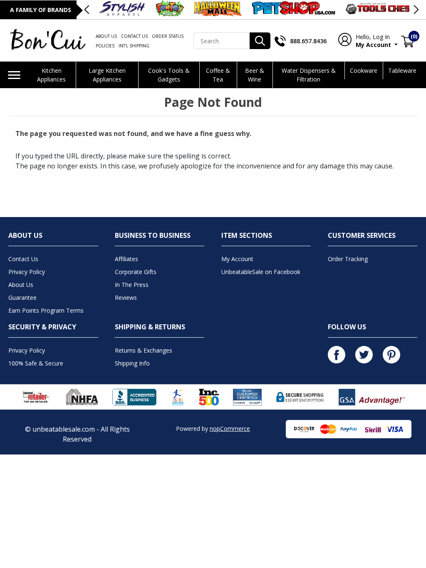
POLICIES (105, 46)
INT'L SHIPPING (134, 46)
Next (415, 9)
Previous (87, 9)
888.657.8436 (308, 41)
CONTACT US (134, 36)
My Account (371, 41)
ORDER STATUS (167, 36)
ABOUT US (106, 36)
